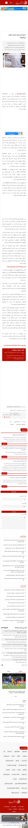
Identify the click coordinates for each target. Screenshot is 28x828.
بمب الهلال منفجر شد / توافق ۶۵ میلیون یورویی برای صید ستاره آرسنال (13, 561)
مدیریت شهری (22, 809)
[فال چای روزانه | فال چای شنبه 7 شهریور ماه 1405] (23, 818)
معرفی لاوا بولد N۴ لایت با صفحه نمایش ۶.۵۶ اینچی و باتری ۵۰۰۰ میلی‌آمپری (13, 713)
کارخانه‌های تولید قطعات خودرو (21, 783)
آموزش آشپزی (16, 751)
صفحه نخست (21, 806)
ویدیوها (8, 671)
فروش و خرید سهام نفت (11, 765)
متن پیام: (23, 514)
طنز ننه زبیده (24, 760)
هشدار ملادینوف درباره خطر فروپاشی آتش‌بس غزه (15, 617)
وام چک (19, 769)
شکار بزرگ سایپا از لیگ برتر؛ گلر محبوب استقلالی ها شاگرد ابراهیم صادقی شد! (14, 541)
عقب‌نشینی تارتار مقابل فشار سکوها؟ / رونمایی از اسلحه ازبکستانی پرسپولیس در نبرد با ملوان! (14, 571)
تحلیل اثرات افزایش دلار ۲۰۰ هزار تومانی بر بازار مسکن (12, 825)
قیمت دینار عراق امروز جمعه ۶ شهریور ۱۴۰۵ (12, 133)
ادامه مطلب (4, 443)
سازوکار (11, 424)
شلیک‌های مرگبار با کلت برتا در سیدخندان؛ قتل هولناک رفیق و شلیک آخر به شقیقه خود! (13, 566)
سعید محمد (9, 751)
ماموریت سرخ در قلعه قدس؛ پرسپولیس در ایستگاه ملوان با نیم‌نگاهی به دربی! (13, 621)
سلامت (11, 413)
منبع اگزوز (25, 769)
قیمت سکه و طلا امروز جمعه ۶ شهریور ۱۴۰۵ (15, 355)
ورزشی (10, 809)
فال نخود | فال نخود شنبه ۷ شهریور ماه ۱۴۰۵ (16, 602)
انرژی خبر (15, 779)
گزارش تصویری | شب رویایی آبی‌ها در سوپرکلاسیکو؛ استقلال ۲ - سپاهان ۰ (16, 692)
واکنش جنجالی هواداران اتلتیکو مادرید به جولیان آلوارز (14, 589)
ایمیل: (23, 503)
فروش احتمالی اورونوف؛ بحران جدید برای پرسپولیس (14, 548)
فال (4, 751)
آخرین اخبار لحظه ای (23, 779)
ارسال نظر (14, 511)
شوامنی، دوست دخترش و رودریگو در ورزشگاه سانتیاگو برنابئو (14, 552)
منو (12, 2)
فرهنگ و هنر (6, 806)
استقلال (18, 756)
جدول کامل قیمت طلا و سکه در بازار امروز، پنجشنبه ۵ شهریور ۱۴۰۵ (15, 358)
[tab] (20, 671)
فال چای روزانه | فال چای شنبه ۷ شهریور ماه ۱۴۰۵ (15, 596)
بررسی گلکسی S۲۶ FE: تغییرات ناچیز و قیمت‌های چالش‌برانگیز (15, 705)
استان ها (14, 811)
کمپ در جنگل (24, 788)
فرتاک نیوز (19, 93)
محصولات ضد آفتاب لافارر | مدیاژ (13, 788)
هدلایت (13, 769)
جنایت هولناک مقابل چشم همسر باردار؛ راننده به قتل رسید (13, 544)
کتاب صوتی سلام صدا (23, 765)
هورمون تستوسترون (20, 424)
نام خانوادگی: (22, 496)
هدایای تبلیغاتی (6, 774)
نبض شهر (17, 760)
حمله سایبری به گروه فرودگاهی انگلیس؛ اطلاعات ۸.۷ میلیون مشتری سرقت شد (13, 610)
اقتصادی (15, 809)
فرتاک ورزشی (24, 751)
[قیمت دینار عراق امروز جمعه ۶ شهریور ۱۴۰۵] (20, 133)
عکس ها (20, 671)
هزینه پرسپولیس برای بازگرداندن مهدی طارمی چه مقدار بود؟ (14, 579)
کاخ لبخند (8, 769)
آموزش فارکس (24, 792)
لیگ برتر (13, 756)
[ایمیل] (7, 417)
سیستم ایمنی (17, 421)
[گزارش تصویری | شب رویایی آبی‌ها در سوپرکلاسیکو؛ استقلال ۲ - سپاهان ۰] (14, 681)
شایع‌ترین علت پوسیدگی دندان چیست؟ (17, 477)
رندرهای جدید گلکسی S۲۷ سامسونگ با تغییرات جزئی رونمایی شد (14, 727)
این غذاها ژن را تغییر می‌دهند (19, 461)
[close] (26, 814)
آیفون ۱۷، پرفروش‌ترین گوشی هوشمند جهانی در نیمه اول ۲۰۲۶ (13, 737)
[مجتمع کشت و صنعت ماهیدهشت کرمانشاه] (14, 8)
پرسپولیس (25, 756)
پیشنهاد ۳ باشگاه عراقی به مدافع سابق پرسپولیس (15, 575)
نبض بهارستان (6, 756)
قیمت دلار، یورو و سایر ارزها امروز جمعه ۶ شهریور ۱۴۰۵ (13, 353)
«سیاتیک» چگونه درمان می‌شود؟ (19, 435)
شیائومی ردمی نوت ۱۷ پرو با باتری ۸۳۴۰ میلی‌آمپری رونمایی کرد (13, 723)
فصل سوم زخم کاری (9, 760)
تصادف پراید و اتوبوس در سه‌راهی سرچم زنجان (15, 593)
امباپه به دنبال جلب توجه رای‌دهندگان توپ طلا (15, 606)
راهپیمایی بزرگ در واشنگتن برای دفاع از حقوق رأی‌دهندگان (13, 614)
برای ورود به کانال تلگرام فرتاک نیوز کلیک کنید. (14, 345)
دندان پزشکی (24, 774)
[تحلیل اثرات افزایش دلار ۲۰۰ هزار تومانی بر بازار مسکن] (25, 826)
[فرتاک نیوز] (21, 4)
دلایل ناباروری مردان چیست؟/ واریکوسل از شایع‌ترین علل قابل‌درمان (14, 448)
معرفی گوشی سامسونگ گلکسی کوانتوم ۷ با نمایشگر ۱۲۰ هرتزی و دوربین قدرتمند (14, 732)
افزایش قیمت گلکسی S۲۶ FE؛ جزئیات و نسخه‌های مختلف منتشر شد (13, 718)
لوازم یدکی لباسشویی (8, 783)
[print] (5, 417)
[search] (6, 3)
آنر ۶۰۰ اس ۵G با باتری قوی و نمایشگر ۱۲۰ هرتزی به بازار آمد (13, 709)
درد (10, 421)
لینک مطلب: (23, 406)
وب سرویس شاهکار (15, 792)
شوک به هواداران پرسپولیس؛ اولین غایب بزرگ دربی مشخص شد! (13, 557)
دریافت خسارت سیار (15, 774)
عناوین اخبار (13, 806)
